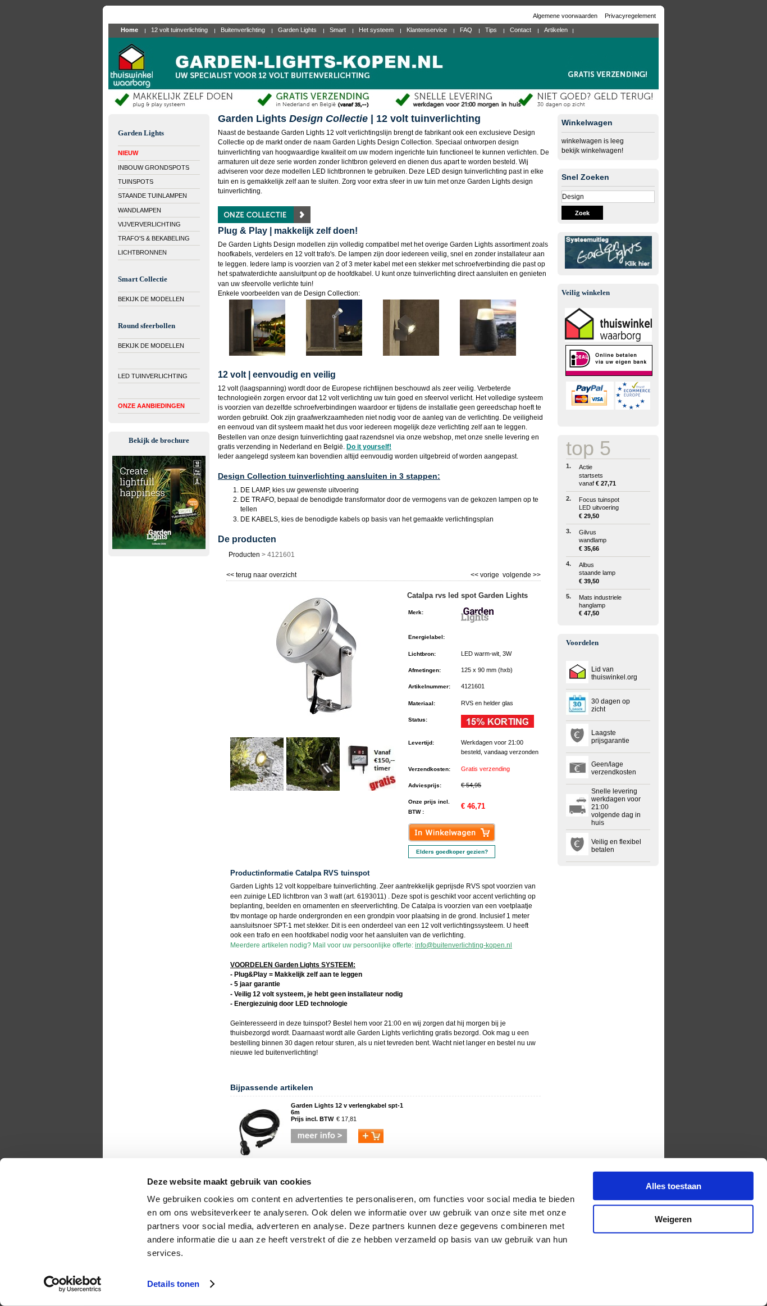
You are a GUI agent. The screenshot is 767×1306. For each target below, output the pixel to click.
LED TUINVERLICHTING (153, 376)
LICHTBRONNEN (142, 252)
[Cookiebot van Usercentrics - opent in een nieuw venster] (73, 1284)
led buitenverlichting (285, 1052)
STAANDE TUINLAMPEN (152, 195)
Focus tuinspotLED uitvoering (599, 507)
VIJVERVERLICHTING (149, 224)
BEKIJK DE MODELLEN (151, 299)
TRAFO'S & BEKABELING (154, 238)
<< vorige (486, 573)
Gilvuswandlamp (592, 540)
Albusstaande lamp (597, 572)
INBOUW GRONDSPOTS (153, 167)
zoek (582, 213)
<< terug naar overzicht (261, 573)
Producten (244, 555)
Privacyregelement (630, 15)
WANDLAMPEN (139, 210)
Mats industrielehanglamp (600, 605)
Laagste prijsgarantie (610, 737)
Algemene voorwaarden (566, 15)
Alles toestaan (673, 1186)
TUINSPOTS (135, 181)
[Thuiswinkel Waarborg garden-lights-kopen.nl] (608, 339)
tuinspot (315, 1023)
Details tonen (173, 1284)
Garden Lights (378, 1033)
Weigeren (673, 1218)
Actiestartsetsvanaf (597, 475)
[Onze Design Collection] (264, 221)
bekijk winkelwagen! (592, 151)
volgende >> (521, 573)
